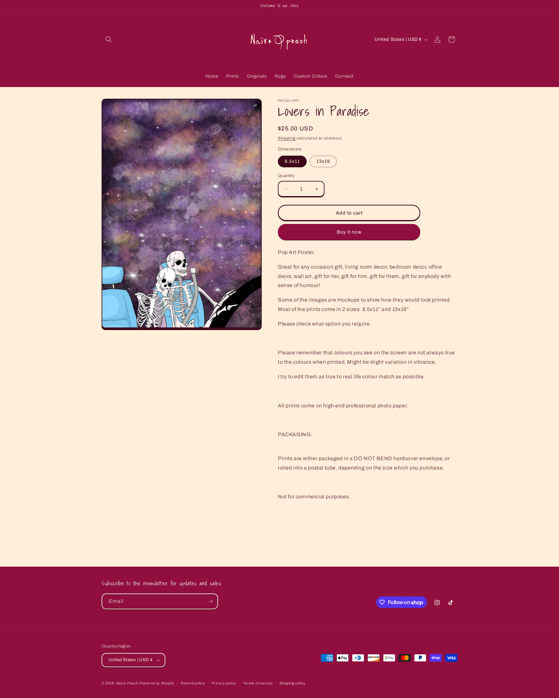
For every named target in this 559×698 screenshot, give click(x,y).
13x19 (323, 161)
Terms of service (258, 683)
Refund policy (193, 683)
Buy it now (349, 232)
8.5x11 (292, 161)
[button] (109, 39)
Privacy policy (224, 683)
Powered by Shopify (156, 683)
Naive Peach (127, 683)
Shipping (287, 138)
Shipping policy (293, 683)
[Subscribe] (210, 601)
